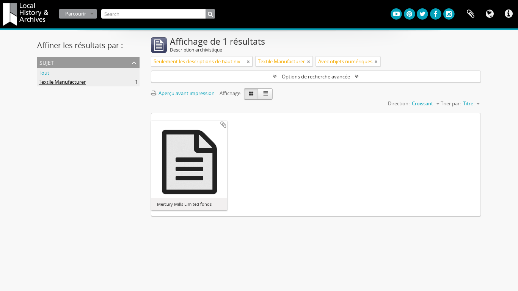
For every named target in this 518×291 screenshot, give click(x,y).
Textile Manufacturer (62, 81)
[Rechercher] (210, 14)
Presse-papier (470, 14)
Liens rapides (508, 14)
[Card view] (251, 94)
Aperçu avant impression (186, 93)
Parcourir (75, 13)
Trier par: (451, 103)
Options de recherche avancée (316, 76)
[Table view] (265, 94)
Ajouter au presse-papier (223, 124)
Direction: (399, 103)
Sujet (46, 62)
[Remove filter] (248, 61)
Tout (44, 72)
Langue (489, 14)
